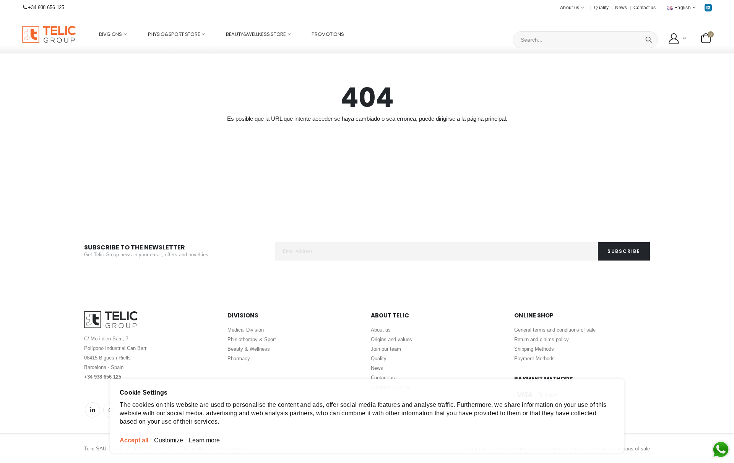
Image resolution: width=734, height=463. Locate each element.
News (621, 7)
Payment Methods (534, 358)
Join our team (386, 349)
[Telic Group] (49, 34)
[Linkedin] (708, 7)
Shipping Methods (534, 349)
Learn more (204, 440)
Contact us (644, 7)
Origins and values (391, 339)
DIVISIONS (110, 34)
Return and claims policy (541, 339)
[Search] (649, 40)
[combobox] (585, 40)
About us (381, 330)
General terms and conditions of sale (555, 330)
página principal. (487, 118)
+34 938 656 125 (46, 7)
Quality (601, 7)
